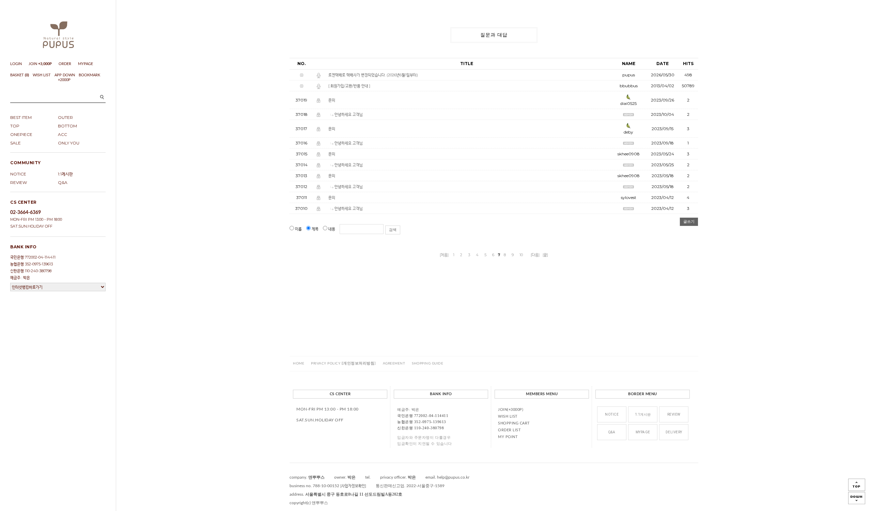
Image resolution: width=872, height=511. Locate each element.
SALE (15, 142)
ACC (62, 134)
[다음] (535, 254)
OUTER (65, 117)
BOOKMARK (89, 75)
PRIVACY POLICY (343, 363)
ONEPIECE (21, 134)
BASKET (19, 75)
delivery (674, 432)
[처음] (444, 254)
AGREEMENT (394, 363)
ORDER (65, 64)
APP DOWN (64, 75)
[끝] (545, 254)
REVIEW (18, 182)
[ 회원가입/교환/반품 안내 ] (349, 85)
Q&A (62, 182)
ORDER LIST (509, 430)
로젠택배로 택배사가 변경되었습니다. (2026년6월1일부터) (373, 75)
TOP (14, 125)
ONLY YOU (68, 142)
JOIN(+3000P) (510, 410)
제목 (315, 229)
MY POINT (508, 437)
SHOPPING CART (514, 423)
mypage (643, 432)
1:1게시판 (65, 173)
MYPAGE (85, 64)
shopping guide (427, 363)
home (298, 363)
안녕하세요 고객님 (348, 114)
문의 (331, 100)
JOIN (40, 64)
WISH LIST (42, 75)
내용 (331, 229)
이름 (298, 229)
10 (521, 254)
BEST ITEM (21, 117)
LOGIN (16, 64)
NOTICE (18, 173)
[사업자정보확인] (353, 485)
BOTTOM (67, 125)
